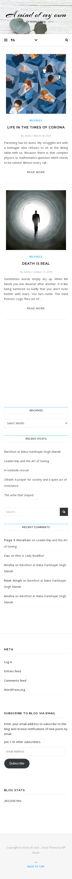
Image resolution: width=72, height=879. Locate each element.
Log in (8, 662)
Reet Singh (13, 580)
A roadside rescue (16, 470)
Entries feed (12, 671)
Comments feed (15, 680)
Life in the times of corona (36, 127)
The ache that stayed (18, 495)
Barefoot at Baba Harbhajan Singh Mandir (32, 452)
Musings (36, 120)
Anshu (28, 135)
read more (36, 172)
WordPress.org (14, 690)
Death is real (36, 264)
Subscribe (16, 763)
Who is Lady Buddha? (29, 556)
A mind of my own (36, 14)
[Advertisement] (36, 363)
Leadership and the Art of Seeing (26, 461)
